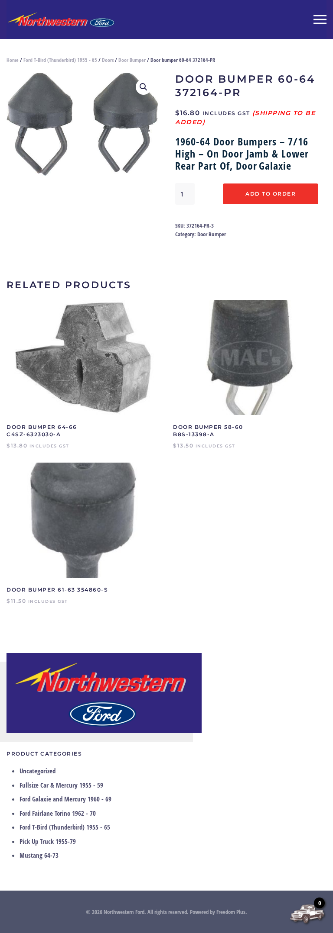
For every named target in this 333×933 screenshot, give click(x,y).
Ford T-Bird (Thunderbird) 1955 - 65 (60, 60)
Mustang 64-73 (39, 855)
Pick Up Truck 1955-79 (48, 841)
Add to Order (270, 193)
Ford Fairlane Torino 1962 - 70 (58, 813)
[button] (319, 19)
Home (13, 60)
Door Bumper (132, 60)
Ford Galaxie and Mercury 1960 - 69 (65, 799)
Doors (108, 60)
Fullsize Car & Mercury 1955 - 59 (61, 785)
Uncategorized (38, 770)
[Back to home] (61, 19)
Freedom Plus (230, 912)
